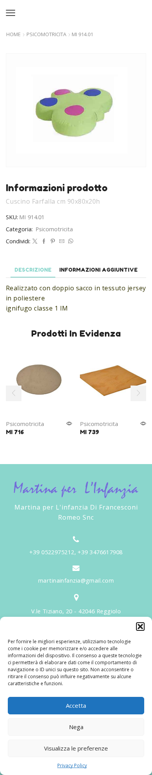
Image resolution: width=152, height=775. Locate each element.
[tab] (33, 270)
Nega (76, 727)
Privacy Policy (72, 765)
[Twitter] (34, 241)
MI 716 (15, 432)
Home (13, 34)
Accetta (76, 705)
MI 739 (89, 432)
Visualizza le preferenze (76, 748)
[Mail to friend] (61, 241)
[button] (140, 626)
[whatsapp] (69, 241)
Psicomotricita (46, 34)
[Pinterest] (52, 241)
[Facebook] (43, 241)
